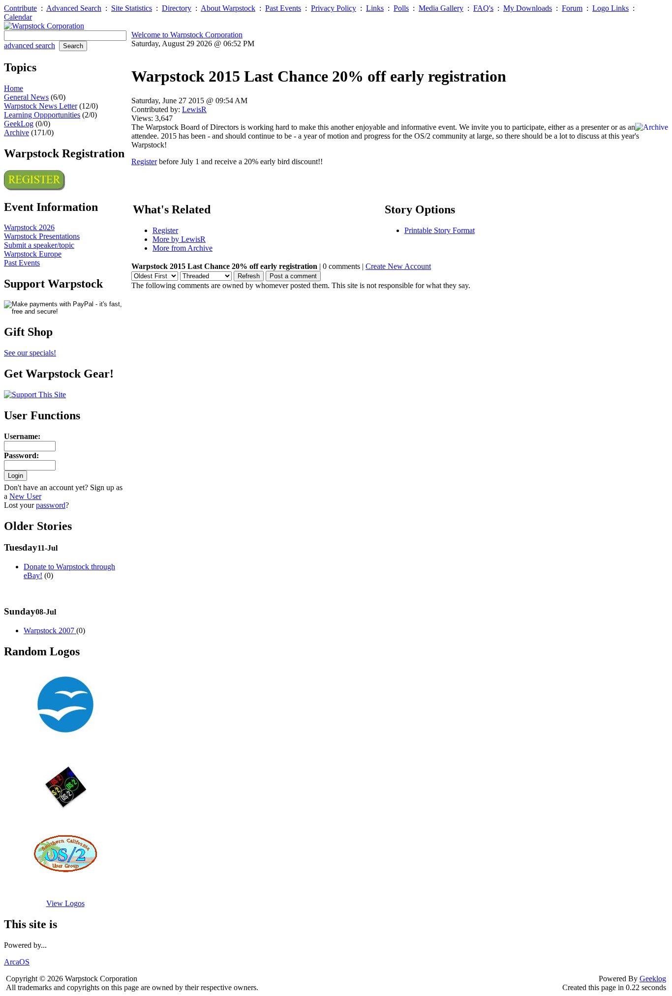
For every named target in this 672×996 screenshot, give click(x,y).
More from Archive (183, 248)
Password (20, 455)
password (50, 505)
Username (21, 436)
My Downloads (527, 8)
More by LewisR (179, 239)
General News (26, 97)
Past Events (283, 8)
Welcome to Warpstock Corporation (187, 34)
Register (144, 161)
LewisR (194, 109)
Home (13, 88)
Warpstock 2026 (29, 227)
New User (25, 496)
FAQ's (483, 8)
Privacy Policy (333, 8)
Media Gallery (441, 8)
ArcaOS (17, 962)
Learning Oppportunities (42, 115)
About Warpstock (228, 8)
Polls (401, 8)
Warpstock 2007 (50, 630)
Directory (176, 8)
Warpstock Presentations (42, 236)
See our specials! (30, 353)
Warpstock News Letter (40, 106)
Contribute (20, 8)
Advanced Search (73, 8)
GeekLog (18, 123)
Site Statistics (131, 8)
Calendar (18, 17)
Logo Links (610, 8)
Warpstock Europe (32, 254)
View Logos (65, 903)
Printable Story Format (439, 230)
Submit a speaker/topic (39, 245)
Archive (16, 132)
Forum (572, 8)
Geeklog (653, 978)
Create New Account (398, 266)
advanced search (29, 45)
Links (375, 8)
